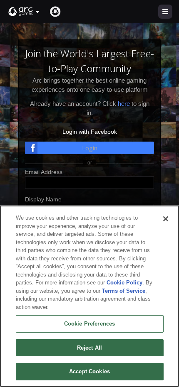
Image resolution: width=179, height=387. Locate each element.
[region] (89, 296)
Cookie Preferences (89, 324)
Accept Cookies (89, 371)
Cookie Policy (124, 282)
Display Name (43, 199)
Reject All (89, 348)
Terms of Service (123, 291)
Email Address (43, 172)
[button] (24, 11)
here (124, 103)
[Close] (166, 219)
